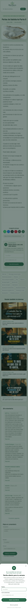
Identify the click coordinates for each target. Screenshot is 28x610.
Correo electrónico (5, 592)
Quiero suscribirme (14, 600)
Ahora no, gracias (14, 604)
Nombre (3, 586)
